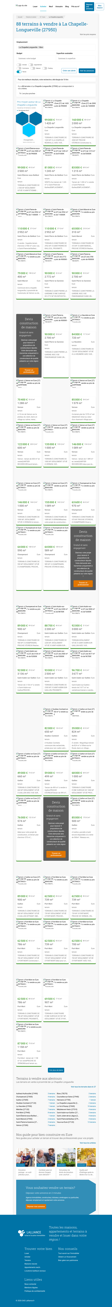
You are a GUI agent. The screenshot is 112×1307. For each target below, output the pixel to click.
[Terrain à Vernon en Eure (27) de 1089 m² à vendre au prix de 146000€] (83, 432)
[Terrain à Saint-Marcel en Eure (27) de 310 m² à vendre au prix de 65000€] (83, 217)
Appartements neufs (32, 1267)
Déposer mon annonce (36, 1206)
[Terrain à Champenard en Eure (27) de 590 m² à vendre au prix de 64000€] (29, 535)
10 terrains (92, 1106)
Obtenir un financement (67, 1257)
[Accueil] (22, 6)
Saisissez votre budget (27, 58)
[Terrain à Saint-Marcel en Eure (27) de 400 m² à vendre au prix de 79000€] (29, 261)
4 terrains (51, 1097)
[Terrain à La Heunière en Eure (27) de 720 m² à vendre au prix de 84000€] (83, 322)
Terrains (27, 1260)
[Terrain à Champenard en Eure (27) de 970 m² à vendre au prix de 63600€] (83, 490)
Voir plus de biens (56, 1070)
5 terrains (92, 1113)
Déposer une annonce (89, 7)
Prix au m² (75, 6)
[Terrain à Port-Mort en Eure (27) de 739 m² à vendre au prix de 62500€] (56, 884)
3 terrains (51, 1094)
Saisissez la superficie (66, 58)
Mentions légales (31, 1288)
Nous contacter (30, 1284)
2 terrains (92, 1097)
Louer (35, 6)
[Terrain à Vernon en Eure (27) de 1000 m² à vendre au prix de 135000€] (56, 432)
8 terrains (51, 1113)
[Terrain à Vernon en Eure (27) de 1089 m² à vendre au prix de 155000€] (56, 490)
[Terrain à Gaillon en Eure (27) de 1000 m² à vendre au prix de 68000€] (83, 761)
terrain (24, 72)
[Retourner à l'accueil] (35, 1233)
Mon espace (100, 7)
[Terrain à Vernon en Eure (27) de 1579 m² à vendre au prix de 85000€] (83, 388)
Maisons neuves (30, 1264)
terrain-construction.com (29, 142)
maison (38, 68)
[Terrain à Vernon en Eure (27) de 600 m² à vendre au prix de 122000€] (29, 432)
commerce (25, 68)
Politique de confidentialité (34, 1291)
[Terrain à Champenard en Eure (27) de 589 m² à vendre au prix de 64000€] (56, 535)
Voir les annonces (87, 71)
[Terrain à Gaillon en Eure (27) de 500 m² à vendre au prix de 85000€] (83, 806)
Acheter (43, 6)
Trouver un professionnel (29, 371)
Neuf (51, 6)
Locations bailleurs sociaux (35, 1271)
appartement (38, 65)
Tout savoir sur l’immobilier (68, 1253)
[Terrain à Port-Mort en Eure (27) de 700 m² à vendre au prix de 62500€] (83, 929)
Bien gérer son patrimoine (68, 1260)
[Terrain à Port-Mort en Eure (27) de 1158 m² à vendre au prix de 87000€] (29, 1032)
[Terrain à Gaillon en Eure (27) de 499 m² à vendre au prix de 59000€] (56, 761)
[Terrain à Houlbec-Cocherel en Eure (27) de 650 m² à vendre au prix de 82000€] (56, 716)
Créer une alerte (69, 71)
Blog (67, 6)
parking (50, 68)
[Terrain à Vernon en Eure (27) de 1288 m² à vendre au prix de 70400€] (29, 388)
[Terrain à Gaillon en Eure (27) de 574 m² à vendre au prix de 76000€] (29, 806)
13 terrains (92, 1122)
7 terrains (51, 1100)
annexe (24, 65)
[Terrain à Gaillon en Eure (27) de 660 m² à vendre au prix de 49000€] (29, 761)
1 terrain (92, 1100)
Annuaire (59, 6)
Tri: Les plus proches (27, 93)
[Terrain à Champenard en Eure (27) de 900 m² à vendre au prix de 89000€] (29, 614)
